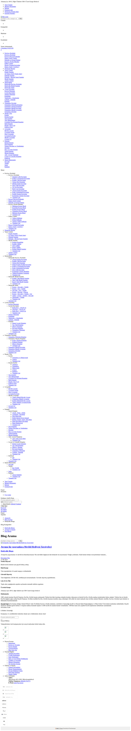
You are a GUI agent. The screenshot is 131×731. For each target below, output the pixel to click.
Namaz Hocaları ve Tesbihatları (14, 146)
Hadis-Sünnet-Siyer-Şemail (20, 418)
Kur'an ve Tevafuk (14, 645)
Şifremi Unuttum (16, 504)
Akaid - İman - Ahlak (18, 413)
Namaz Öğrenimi (10, 94)
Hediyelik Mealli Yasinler (12, 86)
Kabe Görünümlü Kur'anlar (20, 192)
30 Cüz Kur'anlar (17, 187)
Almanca (15, 364)
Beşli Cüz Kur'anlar (18, 189)
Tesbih (7, 163)
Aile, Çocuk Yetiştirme (11, 155)
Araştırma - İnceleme (18, 414)
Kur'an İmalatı (12, 646)
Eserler (7, 115)
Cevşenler (8, 129)
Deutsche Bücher (10, 68)
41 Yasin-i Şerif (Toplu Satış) (13, 74)
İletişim (7, 8)
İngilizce (14, 371)
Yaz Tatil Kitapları (17, 325)
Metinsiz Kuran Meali (19, 213)
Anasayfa (7, 518)
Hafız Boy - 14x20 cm (19, 311)
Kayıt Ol (3, 508)
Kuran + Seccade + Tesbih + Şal (22, 294)
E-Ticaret (61, 728)
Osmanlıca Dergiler (10, 112)
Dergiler (7, 148)
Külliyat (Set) (9, 127)
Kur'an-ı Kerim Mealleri (12, 62)
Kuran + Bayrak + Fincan (20, 292)
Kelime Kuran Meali (18, 209)
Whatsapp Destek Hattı (12, 12)
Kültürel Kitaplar (17, 342)
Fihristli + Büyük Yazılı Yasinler (14, 77)
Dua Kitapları (9, 144)
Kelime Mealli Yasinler (19, 249)
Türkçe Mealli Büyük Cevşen (21, 397)
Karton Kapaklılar (17, 242)
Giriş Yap (4, 506)
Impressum (11, 643)
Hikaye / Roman (17, 447)
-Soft (57, 728)
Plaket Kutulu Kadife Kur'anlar (21, 264)
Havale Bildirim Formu (15, 671)
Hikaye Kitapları (17, 326)
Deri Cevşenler (9, 134)
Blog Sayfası (8, 519)
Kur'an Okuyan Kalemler (12, 56)
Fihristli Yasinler (9, 75)
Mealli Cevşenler (10, 137)
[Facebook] (6, 630)
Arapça (14, 359)
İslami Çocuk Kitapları (19, 323)
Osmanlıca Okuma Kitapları (13, 106)
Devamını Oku (5, 558)
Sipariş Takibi (12, 674)
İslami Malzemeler (10, 160)
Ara (21, 18)
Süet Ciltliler (16, 246)
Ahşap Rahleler (17, 475)
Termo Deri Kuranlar (18, 182)
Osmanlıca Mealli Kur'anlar (13, 108)
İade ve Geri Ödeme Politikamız (18, 659)
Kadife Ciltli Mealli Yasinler (20, 278)
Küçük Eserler (9, 117)
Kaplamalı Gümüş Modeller (20, 271)
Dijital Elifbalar (17, 220)
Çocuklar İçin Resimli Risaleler (14, 122)
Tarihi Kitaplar (9, 151)
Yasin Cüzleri (9, 70)
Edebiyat (7, 158)
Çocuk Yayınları (9, 89)
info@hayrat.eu (18, 683)
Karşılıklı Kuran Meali (19, 208)
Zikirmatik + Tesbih (18, 297)
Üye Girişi (8, 495)
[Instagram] (6, 638)
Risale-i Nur (8, 113)
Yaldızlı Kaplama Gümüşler (20, 273)
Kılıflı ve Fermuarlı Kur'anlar (21, 178)
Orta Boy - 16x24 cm (18, 309)
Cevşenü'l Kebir (9, 132)
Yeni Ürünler (8, 5)
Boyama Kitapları (17, 328)
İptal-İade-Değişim (14, 672)
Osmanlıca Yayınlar (10, 103)
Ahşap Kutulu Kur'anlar (19, 190)
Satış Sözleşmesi (13, 657)
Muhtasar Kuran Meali (19, 206)
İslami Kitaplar (9, 143)
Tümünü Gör (16, 197)
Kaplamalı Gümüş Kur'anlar (20, 196)
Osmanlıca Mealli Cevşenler (13, 110)
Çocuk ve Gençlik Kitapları (13, 156)
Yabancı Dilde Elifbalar (19, 221)
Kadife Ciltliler (16, 244)
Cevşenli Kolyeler (10, 136)
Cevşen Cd (8, 139)
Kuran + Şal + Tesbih (18, 289)
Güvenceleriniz (13, 648)
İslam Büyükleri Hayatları (20, 421)
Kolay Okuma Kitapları (19, 340)
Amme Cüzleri (9, 81)
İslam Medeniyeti (17, 423)
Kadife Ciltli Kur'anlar (19, 180)
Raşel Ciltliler (16, 247)
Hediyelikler (8, 82)
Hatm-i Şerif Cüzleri (11, 58)
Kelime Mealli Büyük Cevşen (21, 401)
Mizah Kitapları (9, 153)
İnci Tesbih (15, 468)
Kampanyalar (9, 10)
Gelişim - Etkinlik (10, 99)
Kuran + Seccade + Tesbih (20, 287)
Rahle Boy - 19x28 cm (19, 308)
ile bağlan (4, 509)
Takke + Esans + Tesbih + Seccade (22, 295)
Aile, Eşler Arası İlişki (19, 438)
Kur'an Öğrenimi (10, 91)
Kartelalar (8, 96)
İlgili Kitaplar (9, 124)
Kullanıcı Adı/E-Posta (7, 498)
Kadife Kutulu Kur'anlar (19, 194)
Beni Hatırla (7, 504)
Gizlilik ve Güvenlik (14, 660)
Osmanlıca (15, 366)
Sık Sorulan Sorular (14, 664)
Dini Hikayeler (16, 416)
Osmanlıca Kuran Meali (19, 211)
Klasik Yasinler (9, 72)
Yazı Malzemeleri (10, 120)
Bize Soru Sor (12, 650)
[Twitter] (6, 634)
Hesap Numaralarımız (15, 669)
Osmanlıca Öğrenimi (18, 330)
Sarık (6, 165)
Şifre (2, 502)
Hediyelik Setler (9, 87)
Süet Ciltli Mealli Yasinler (20, 280)
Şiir (13, 457)
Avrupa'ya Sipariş (10, 529)
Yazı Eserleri (8, 118)
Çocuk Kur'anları (10, 93)
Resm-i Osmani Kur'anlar (12, 65)
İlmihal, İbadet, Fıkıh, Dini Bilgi (22, 419)
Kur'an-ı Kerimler (10, 53)
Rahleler (7, 167)
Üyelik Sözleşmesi (14, 655)
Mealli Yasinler (9, 79)
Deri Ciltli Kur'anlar (18, 185)
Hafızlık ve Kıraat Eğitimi (12, 60)
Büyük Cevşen (9, 130)
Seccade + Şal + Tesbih (19, 290)
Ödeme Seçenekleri (14, 667)
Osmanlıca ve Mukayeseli (20, 357)
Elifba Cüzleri (9, 63)
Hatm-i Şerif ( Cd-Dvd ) (12, 67)
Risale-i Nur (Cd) (10, 125)
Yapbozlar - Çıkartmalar (12, 98)
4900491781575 (25, 681)
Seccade (7, 161)
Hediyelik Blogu (10, 528)
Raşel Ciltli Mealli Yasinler (20, 282)
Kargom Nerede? (10, 13)
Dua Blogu (8, 531)
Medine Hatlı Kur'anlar (19, 183)
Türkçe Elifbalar (17, 218)
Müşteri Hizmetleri (10, 6)
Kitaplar (7, 101)
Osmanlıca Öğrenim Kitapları (13, 105)
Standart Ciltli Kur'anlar (19, 177)
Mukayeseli (15, 368)
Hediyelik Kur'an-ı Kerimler (13, 84)
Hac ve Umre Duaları (11, 149)
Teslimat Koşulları (13, 653)
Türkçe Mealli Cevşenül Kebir (21, 402)
